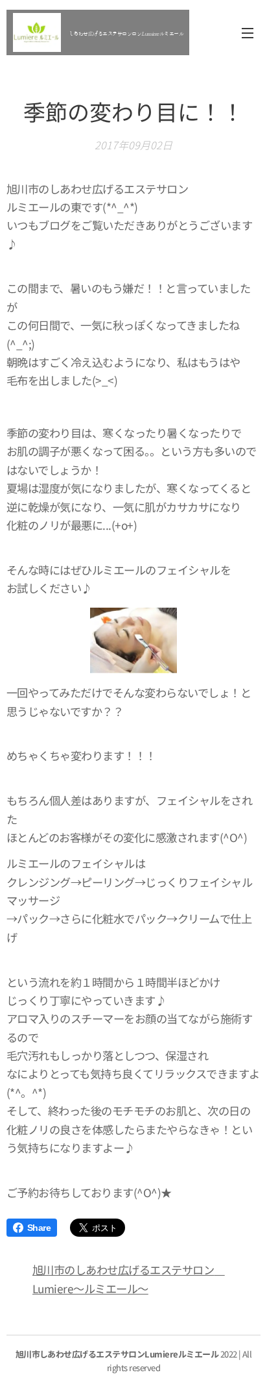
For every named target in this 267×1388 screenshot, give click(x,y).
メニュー (248, 32)
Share (39, 1227)
